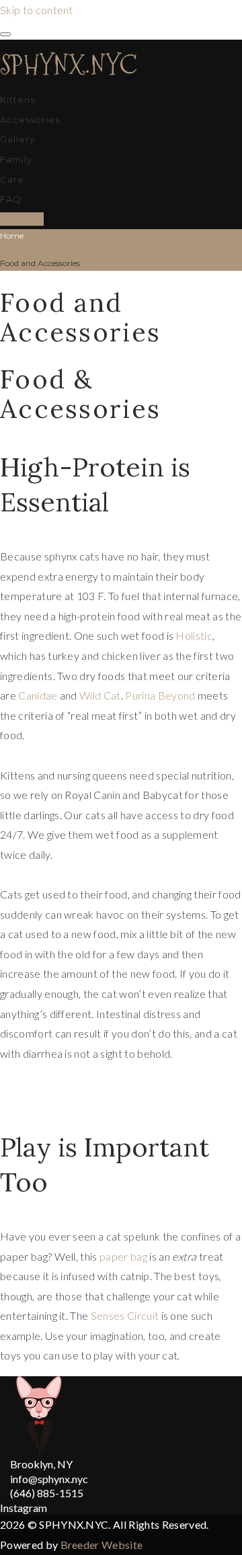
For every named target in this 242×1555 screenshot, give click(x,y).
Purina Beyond (160, 695)
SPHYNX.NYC (68, 64)
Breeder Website (102, 1544)
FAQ (11, 199)
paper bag (123, 1256)
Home (12, 235)
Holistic (193, 635)
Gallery (17, 139)
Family (16, 159)
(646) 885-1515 (46, 1492)
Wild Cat (100, 695)
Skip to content (36, 9)
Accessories (30, 119)
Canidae (37, 695)
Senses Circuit (125, 1315)
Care (12, 179)
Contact (22, 219)
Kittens (17, 99)
